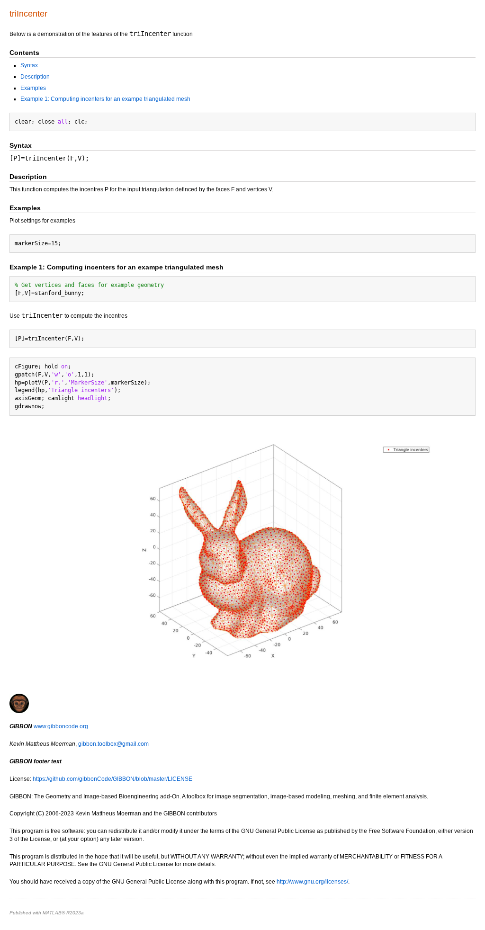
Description (35, 76)
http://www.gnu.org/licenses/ (312, 881)
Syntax (29, 65)
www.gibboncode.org (61, 726)
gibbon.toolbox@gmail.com (113, 744)
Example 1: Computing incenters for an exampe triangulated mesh (105, 99)
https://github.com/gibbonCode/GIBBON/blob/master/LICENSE (112, 779)
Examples (33, 88)
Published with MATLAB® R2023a (46, 912)
